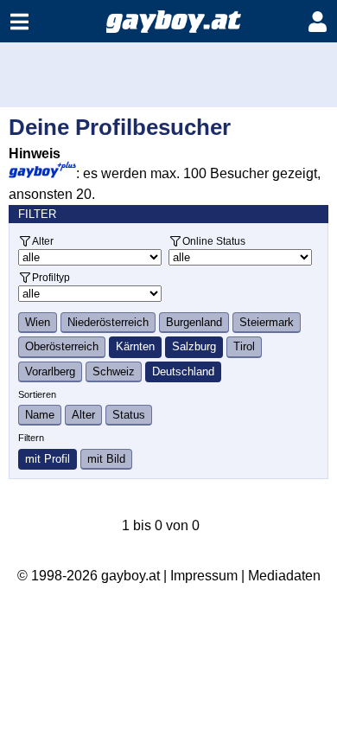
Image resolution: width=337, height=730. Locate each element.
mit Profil (47, 458)
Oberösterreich (62, 346)
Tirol (244, 346)
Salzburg (194, 346)
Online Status (213, 241)
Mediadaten (284, 575)
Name (39, 414)
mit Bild (106, 458)
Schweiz (113, 371)
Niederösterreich (108, 322)
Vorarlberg (50, 371)
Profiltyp (51, 277)
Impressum (204, 575)
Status (128, 414)
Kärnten (135, 346)
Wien (37, 322)
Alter (43, 241)
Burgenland (194, 322)
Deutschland (183, 371)
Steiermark (266, 322)
